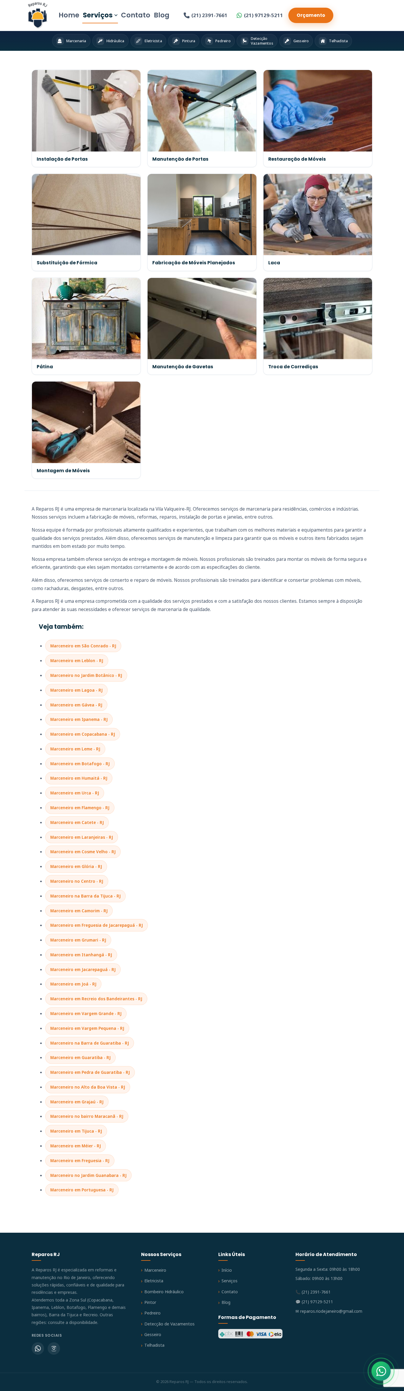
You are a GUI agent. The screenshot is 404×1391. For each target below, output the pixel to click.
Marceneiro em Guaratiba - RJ (80, 1057)
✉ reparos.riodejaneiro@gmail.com (328, 1311)
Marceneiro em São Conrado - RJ (83, 646)
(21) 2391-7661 (209, 15)
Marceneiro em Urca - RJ (74, 793)
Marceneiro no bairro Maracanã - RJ (86, 1116)
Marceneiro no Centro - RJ (76, 881)
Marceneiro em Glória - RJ (76, 866)
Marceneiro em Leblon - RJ (76, 660)
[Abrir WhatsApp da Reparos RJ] (381, 1371)
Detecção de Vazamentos (169, 1324)
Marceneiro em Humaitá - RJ (78, 778)
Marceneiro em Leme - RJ (75, 749)
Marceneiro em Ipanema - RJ (79, 719)
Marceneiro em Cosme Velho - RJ (83, 851)
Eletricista (153, 1281)
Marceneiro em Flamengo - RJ (79, 807)
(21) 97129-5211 (263, 15)
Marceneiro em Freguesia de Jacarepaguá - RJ (96, 925)
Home (69, 15)
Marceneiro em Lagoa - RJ (76, 690)
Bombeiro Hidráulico (164, 1291)
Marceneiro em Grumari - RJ (78, 940)
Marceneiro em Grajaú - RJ (77, 1102)
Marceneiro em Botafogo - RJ (80, 763)
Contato (135, 15)
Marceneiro (155, 1270)
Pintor (150, 1302)
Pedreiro (152, 1313)
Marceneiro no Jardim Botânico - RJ (86, 675)
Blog (161, 15)
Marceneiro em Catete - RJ (77, 822)
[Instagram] (54, 1348)
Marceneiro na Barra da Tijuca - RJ (85, 896)
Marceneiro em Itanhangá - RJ (81, 954)
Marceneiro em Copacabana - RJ (82, 734)
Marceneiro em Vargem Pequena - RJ (87, 1028)
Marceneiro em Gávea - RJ (76, 705)
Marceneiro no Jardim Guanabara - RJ (88, 1175)
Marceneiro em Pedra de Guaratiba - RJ (90, 1072)
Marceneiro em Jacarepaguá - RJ (83, 969)
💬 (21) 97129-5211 (314, 1301)
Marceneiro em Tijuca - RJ (76, 1131)
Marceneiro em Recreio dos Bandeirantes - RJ (96, 998)
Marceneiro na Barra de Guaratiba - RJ (89, 1043)
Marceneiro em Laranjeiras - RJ (81, 837)
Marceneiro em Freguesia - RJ (79, 1160)
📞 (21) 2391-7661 (313, 1292)
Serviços (98, 15)
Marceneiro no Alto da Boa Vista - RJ (87, 1087)
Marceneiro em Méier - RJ (75, 1146)
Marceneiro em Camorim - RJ (79, 910)
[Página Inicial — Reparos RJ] (38, 15)
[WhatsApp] (38, 1348)
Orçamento (311, 15)
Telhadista (154, 1345)
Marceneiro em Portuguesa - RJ (82, 1190)
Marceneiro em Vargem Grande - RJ (86, 1013)
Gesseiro (152, 1334)
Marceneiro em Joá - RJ (73, 984)
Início (227, 1270)
